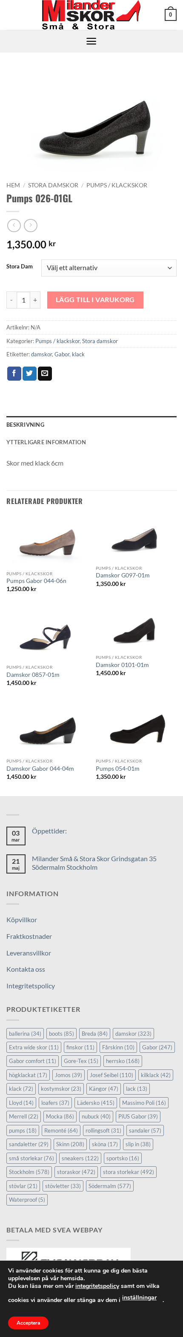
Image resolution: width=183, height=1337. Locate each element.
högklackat (28, 1075)
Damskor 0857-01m (33, 674)
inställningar (139, 1297)
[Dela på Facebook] (14, 374)
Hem (13, 185)
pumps (23, 1130)
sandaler (145, 1130)
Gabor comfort (32, 1060)
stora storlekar (128, 1171)
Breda (95, 1033)
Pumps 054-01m (118, 768)
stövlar (23, 1186)
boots (61, 1033)
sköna (105, 1144)
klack (78, 354)
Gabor (61, 354)
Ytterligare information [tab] (46, 442)
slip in (138, 1144)
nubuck (96, 1116)
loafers (55, 1102)
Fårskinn (118, 1047)
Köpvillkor (21, 919)
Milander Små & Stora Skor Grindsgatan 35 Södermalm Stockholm (94, 862)
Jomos (68, 1075)
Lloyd (21, 1102)
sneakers (80, 1158)
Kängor (103, 1088)
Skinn (70, 1144)
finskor (80, 1047)
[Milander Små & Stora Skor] (91, 15)
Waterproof (27, 1199)
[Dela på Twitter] (30, 374)
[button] (171, 15)
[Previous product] (30, 225)
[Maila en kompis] (45, 374)
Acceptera (28, 1323)
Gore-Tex (81, 1060)
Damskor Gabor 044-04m (40, 768)
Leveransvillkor (28, 953)
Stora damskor (53, 185)
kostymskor (61, 1088)
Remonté (61, 1130)
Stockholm (29, 1171)
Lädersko (95, 1102)
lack (136, 1088)
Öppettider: (49, 831)
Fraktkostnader (29, 936)
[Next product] (13, 225)
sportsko (122, 1158)
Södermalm (110, 1186)
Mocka (60, 1116)
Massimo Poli (144, 1102)
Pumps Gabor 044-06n (36, 580)
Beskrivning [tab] (25, 424)
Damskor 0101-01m (122, 664)
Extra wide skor (34, 1047)
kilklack (156, 1075)
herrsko (123, 1060)
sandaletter (29, 1144)
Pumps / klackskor (116, 185)
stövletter (63, 1186)
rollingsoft (103, 1130)
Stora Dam (19, 267)
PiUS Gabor (138, 1116)
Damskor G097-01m (123, 575)
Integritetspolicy (30, 986)
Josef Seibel (111, 1075)
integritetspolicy (97, 1286)
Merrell (23, 1116)
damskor (41, 354)
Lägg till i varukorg (95, 299)
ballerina (25, 1033)
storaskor (76, 1171)
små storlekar (31, 1158)
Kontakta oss (25, 969)
